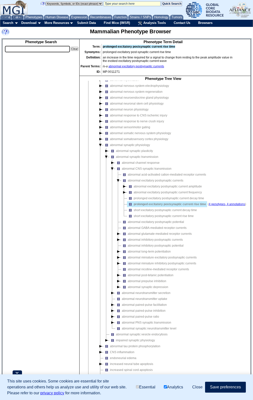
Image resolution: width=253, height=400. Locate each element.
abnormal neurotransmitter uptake (144, 299)
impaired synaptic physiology (135, 340)
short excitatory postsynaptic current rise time (164, 216)
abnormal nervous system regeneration (136, 91)
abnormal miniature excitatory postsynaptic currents (162, 257)
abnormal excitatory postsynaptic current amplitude (168, 186)
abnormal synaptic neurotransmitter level (149, 328)
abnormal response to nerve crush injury (137, 121)
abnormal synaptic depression (148, 287)
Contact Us (182, 23)
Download (29, 23)
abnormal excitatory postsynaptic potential (156, 222)
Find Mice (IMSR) (117, 23)
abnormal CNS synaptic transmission (146, 168)
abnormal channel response (141, 162)
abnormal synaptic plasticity (134, 151)
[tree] (163, 233)
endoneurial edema (123, 358)
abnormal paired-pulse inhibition (144, 310)
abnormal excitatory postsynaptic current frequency (168, 192)
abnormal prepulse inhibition (147, 281)
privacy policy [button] (52, 393)
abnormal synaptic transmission (137, 157)
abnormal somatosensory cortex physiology (139, 139)
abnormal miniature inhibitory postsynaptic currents (162, 263)
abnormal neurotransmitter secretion (146, 293)
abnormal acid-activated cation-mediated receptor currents (167, 174)
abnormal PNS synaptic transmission (146, 322)
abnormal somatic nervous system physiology (140, 133)
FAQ (21, 16)
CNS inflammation (122, 352)
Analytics (175, 387)
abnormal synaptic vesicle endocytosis (142, 334)
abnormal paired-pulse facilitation (144, 305)
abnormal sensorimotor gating (130, 127)
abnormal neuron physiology (129, 109)
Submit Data (86, 23)
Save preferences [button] (225, 387)
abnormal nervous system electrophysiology (139, 86)
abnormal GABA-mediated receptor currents (157, 228)
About (4, 16)
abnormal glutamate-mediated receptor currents (160, 234)
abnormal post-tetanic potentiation (150, 275)
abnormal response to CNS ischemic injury (138, 115)
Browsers (205, 23)
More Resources (56, 23)
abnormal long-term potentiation (149, 251)
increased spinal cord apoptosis (131, 370)
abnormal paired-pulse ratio (140, 316)
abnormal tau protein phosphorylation (135, 346)
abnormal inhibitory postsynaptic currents (155, 239)
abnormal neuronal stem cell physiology (137, 103)
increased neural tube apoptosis (131, 364)
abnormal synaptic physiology (130, 145)
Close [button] (197, 387)
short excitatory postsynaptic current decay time (165, 210)
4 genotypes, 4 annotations (227, 204)
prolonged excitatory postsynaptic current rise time (170, 204)
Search (8, 23)
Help (13, 16)
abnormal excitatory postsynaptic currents (136, 66)
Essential (147, 387)
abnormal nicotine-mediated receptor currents (158, 269)
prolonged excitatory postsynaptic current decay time (169, 198)
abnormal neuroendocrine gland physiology (139, 97)
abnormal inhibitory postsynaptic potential (156, 245)
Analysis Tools (154, 23)
